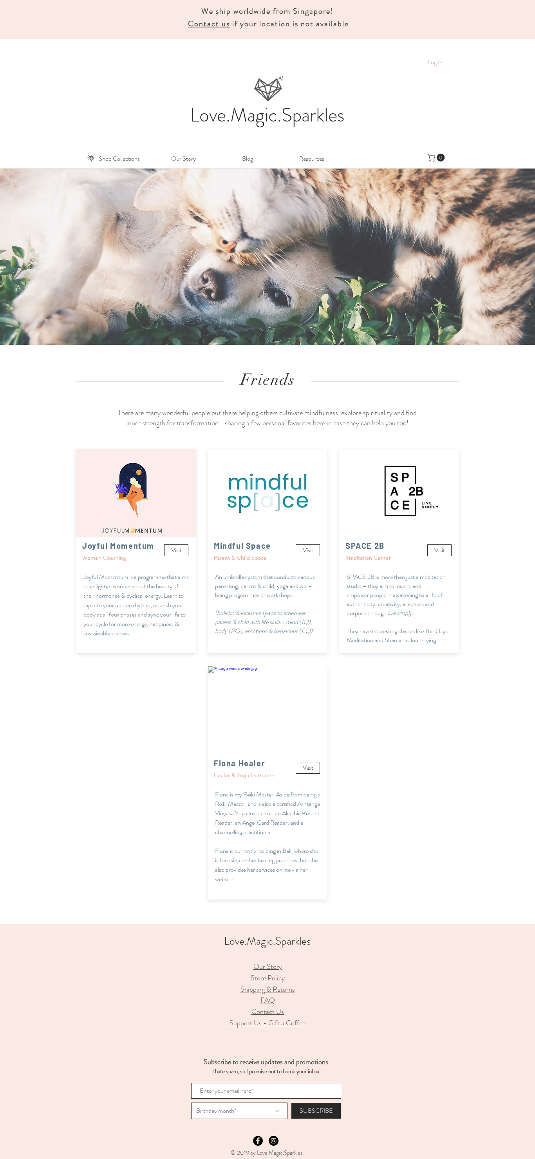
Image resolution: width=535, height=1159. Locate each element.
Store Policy (268, 978)
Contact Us (267, 1012)
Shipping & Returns (267, 989)
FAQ (267, 1000)
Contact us (209, 23)
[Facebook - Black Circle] (258, 1141)
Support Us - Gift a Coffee (267, 1023)
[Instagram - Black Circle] (273, 1141)
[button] (119, 159)
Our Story (267, 966)
